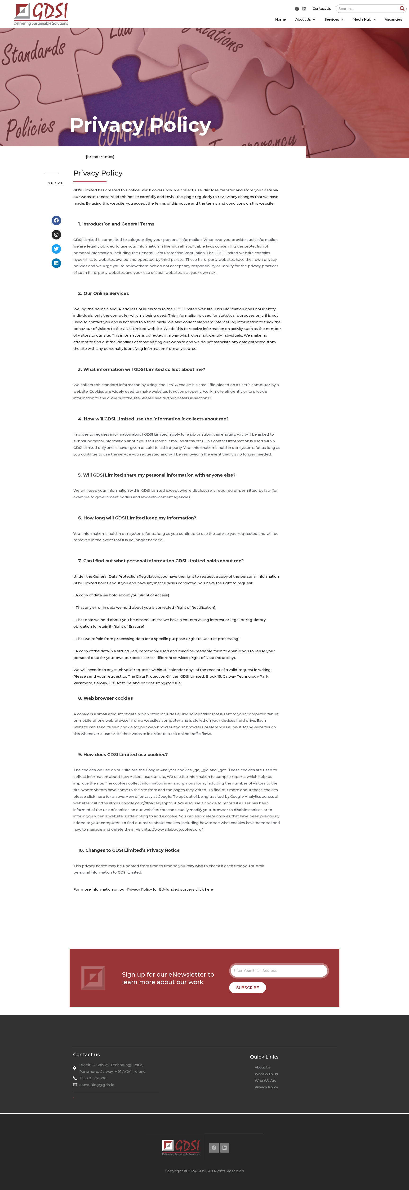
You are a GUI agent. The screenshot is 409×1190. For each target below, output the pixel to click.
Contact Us (321, 8)
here (209, 889)
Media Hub (362, 19)
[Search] (402, 9)
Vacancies (393, 19)
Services (332, 19)
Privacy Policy (266, 1087)
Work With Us (266, 1074)
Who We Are (265, 1080)
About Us (303, 19)
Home (280, 19)
